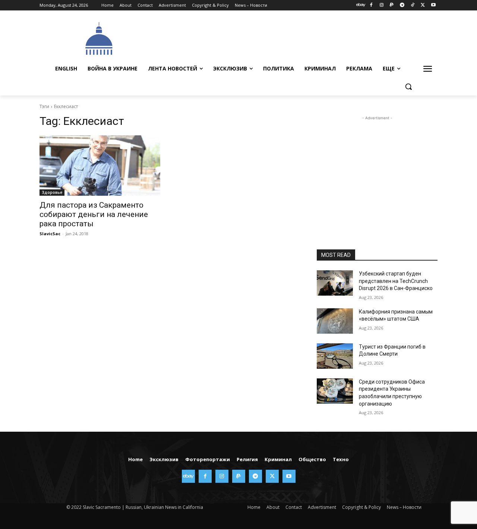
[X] (422, 5)
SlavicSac (50, 233)
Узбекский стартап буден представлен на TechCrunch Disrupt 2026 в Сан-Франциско (396, 281)
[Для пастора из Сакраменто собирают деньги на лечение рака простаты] (100, 165)
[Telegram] (402, 5)
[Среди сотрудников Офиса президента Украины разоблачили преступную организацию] (335, 391)
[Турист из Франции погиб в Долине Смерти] (335, 356)
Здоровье (52, 192)
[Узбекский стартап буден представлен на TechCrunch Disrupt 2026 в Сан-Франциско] (335, 283)
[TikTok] (412, 5)
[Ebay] (361, 5)
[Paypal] (392, 5)
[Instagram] (381, 5)
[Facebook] (371, 5)
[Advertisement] (294, 37)
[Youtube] (433, 5)
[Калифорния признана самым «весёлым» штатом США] (335, 321)
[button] (408, 86)
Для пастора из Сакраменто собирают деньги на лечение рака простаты (94, 214)
